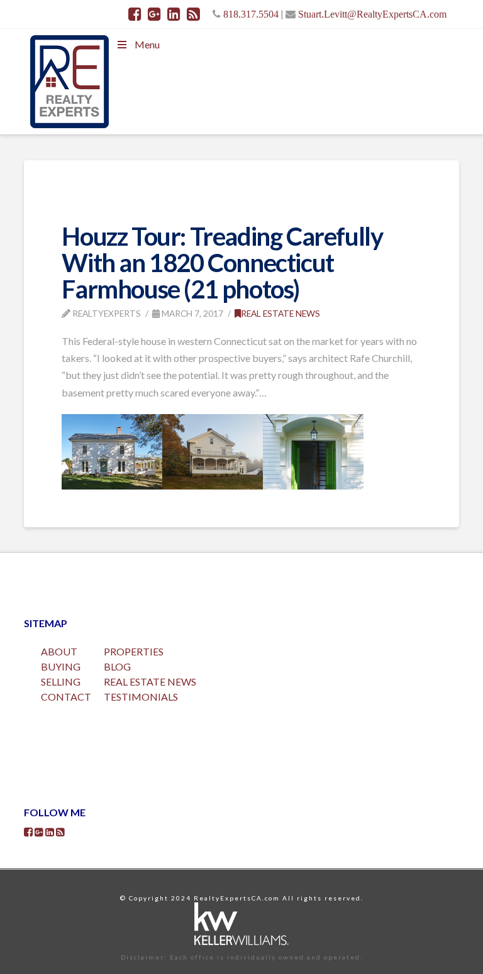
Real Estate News (280, 313)
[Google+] (154, 13)
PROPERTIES (134, 651)
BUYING (60, 666)
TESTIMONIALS (141, 697)
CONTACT (66, 697)
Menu (147, 44)
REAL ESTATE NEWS (150, 681)
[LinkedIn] (173, 13)
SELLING (60, 681)
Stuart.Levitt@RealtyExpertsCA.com (372, 14)
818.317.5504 (251, 14)
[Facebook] (135, 13)
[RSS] (193, 13)
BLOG (117, 666)
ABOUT (59, 651)
